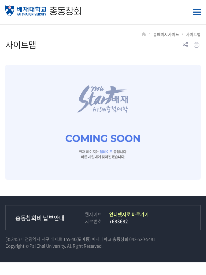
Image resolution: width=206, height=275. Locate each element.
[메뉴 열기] (197, 12)
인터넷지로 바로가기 (129, 214)
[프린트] (197, 45)
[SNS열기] (185, 45)
